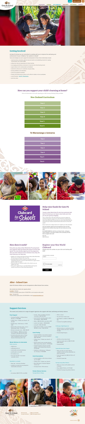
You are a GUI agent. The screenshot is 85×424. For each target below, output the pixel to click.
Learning (49, 4)
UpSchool (75, 420)
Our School (42, 4)
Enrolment (65, 4)
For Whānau (73, 4)
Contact (80, 4)
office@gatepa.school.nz (37, 414)
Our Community (57, 4)
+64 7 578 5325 (35, 412)
